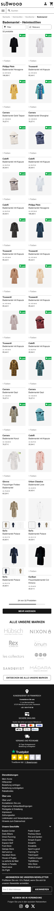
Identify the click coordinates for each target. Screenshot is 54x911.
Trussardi (33, 66)
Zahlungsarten (8, 815)
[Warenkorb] (51, 4)
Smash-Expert (34, 839)
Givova (6, 481)
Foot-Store (6, 845)
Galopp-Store (8, 848)
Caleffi (6, 158)
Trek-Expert (33, 854)
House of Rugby (9, 857)
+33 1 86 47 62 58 (27, 707)
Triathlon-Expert (35, 857)
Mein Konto (7, 778)
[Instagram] (21, 906)
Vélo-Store (32, 863)
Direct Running (8, 836)
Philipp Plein (8, 66)
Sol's (5, 530)
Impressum (7, 812)
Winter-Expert (34, 867)
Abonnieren (42, 889)
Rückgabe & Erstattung (12, 809)
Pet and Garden (35, 836)
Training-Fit (33, 851)
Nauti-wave (7, 867)
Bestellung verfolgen (11, 784)
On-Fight (6, 870)
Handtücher (30, 17)
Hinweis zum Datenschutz (13, 821)
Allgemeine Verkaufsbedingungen (17, 806)
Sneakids (32, 845)
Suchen (14, 10)
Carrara (6, 112)
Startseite (6, 17)
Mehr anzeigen (27, 611)
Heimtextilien (18, 17)
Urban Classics (36, 481)
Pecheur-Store (34, 833)
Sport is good (34, 848)
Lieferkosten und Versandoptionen (17, 818)
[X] (33, 906)
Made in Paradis (9, 863)
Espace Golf (7, 842)
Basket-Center (8, 830)
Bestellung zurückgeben (27, 746)
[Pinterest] (27, 906)
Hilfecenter (7, 781)
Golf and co (7, 851)
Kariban (32, 576)
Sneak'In (32, 842)
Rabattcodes (7, 790)
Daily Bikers (7, 833)
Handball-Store (9, 854)
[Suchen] (9, 10)
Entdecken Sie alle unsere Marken (27, 677)
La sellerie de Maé (10, 860)
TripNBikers (33, 860)
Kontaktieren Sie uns (27, 699)
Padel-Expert (34, 830)
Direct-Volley (7, 839)
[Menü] (3, 11)
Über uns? (6, 800)
